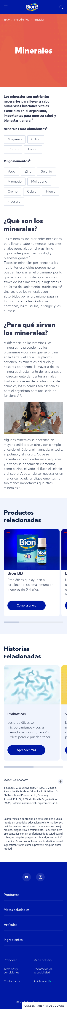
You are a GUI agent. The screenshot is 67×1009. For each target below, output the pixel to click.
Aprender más (26, 750)
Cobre (31, 191)
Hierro (50, 191)
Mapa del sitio (43, 960)
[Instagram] (40, 877)
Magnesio (15, 139)
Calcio (35, 139)
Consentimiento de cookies (44, 1005)
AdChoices (41, 981)
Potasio (33, 149)
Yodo (11, 171)
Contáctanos (12, 981)
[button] (61, 7)
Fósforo (13, 149)
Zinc (28, 171)
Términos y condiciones (11, 970)
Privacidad (10, 960)
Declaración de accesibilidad (43, 970)
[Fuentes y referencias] (60, 781)
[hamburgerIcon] (6, 7)
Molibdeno (39, 181)
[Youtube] (26, 877)
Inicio (7, 19)
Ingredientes (21, 19)
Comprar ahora (26, 605)
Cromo (12, 191)
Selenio (46, 171)
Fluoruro (14, 201)
